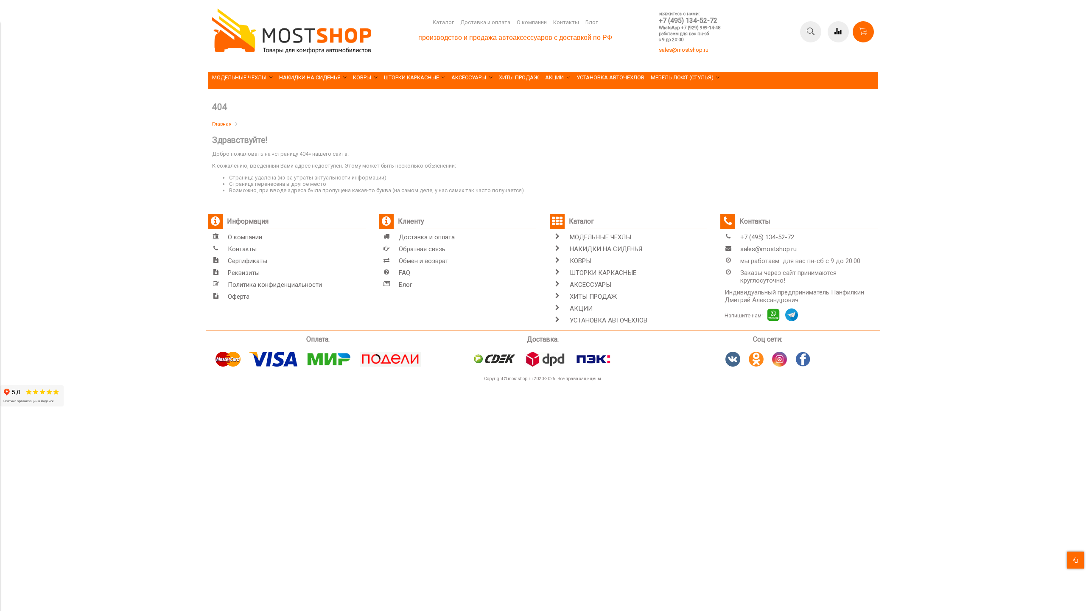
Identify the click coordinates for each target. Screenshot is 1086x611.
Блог (591, 22)
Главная (222, 124)
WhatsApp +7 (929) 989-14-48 (689, 28)
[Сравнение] (838, 31)
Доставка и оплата (485, 22)
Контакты (566, 22)
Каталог (443, 22)
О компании (532, 22)
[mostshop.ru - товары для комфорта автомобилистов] (291, 51)
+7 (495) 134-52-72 (688, 21)
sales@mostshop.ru (683, 50)
